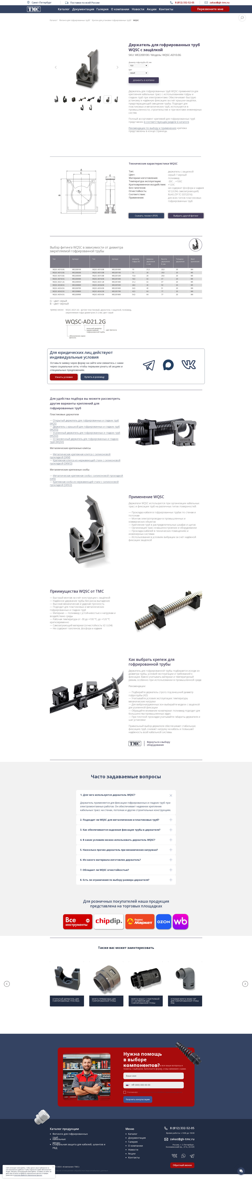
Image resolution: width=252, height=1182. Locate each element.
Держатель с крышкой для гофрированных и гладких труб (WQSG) (85, 428)
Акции (151, 9)
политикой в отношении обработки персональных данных (160, 1092)
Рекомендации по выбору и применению (152, 128)
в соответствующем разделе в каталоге (166, 121)
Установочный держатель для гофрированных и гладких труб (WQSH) (84, 440)
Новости (138, 9)
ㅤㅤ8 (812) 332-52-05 (182, 1128)
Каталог (64, 9)
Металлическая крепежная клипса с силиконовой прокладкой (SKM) (80, 456)
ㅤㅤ (182, 1139)
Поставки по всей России (84, 2)
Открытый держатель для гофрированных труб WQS (65, 1000)
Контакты (166, 9)
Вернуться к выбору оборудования (158, 743)
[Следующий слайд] (117, 67)
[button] (210, 9)
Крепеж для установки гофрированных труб (111, 20)
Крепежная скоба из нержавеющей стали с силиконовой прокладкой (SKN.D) (84, 483)
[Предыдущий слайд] (55, 67)
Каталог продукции (64, 1129)
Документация (83, 9)
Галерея (102, 9)
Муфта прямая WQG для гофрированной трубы (104, 1000)
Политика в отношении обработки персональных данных (79, 1170)
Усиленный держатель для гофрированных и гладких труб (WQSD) (85, 434)
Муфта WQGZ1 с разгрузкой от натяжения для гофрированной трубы (145, 1001)
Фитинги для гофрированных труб (74, 20)
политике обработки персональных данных (28, 1175)
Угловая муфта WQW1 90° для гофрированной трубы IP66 (185, 1001)
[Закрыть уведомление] (53, 1167)
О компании (120, 9)
